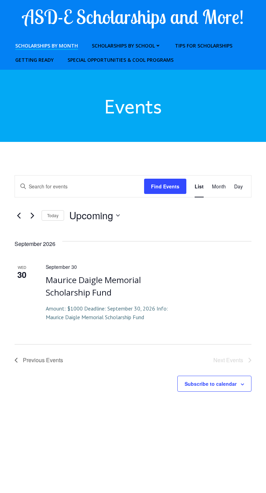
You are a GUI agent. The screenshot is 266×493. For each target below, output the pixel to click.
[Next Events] (32, 215)
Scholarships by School (123, 45)
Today (53, 215)
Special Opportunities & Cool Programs (121, 60)
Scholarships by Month (46, 45)
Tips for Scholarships (203, 45)
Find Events (165, 186)
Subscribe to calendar (211, 383)
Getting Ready (34, 60)
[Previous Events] (19, 215)
